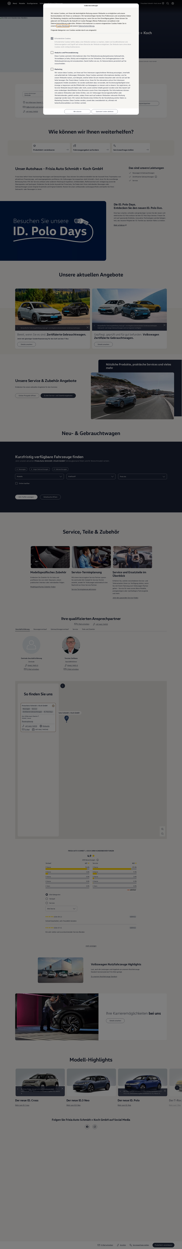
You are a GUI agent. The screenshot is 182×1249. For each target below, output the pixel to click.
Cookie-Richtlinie (63, 26)
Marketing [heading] (58, 69)
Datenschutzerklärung (86, 26)
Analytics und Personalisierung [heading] (66, 52)
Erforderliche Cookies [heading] (63, 38)
